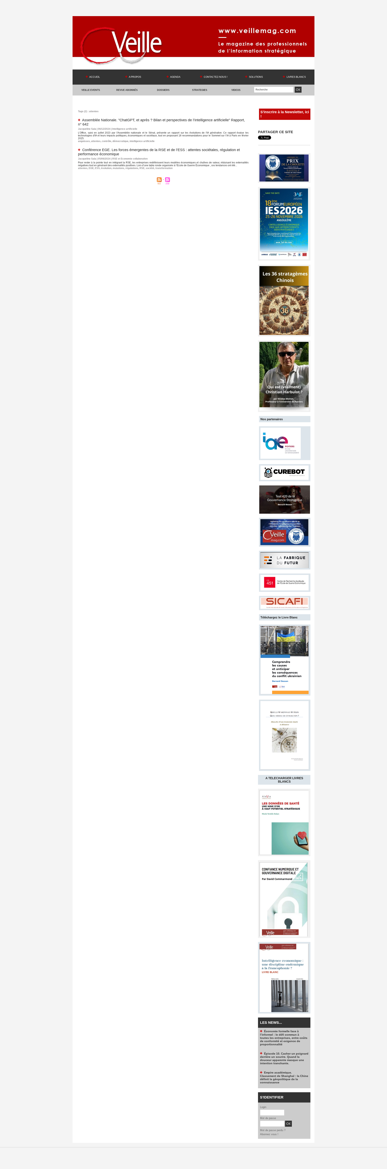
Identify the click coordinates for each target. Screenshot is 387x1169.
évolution (106, 168)
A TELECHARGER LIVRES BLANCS (284, 779)
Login (263, 1107)
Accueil (94, 77)
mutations (118, 168)
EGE (91, 168)
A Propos (134, 77)
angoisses (84, 141)
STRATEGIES (199, 90)
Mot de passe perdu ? (272, 1130)
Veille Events (90, 90)
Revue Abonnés (127, 90)
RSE (142, 168)
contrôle (106, 141)
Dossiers (163, 90)
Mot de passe (268, 1118)
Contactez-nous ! (215, 77)
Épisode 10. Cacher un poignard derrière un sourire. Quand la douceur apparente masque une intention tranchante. (284, 1040)
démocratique (120, 141)
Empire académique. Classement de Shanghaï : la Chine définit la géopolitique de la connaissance (284, 1058)
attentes (96, 141)
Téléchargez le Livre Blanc (279, 617)
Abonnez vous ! (269, 1134)
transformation (164, 168)
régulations (131, 168)
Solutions (255, 77)
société (150, 168)
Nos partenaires (271, 419)
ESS (97, 168)
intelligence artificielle (142, 141)
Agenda (175, 77)
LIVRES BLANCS (296, 77)
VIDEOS (235, 90)
